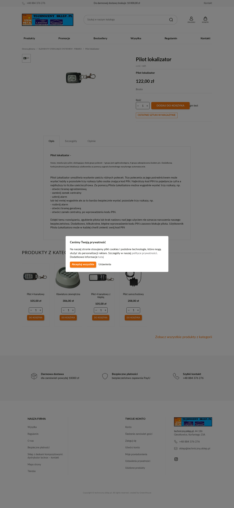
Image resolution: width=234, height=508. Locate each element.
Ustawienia (104, 264)
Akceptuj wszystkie (83, 264)
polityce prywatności (144, 253)
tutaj (101, 257)
